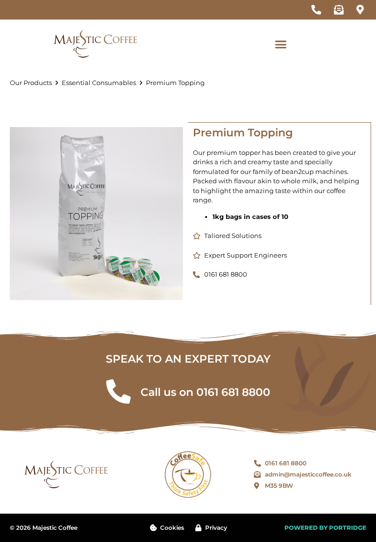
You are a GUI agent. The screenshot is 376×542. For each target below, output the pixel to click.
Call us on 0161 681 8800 (205, 392)
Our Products (31, 83)
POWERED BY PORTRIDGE (325, 527)
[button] (281, 44)
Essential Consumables (99, 83)
